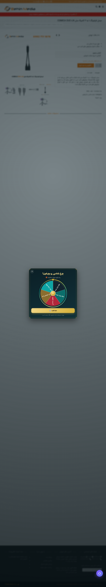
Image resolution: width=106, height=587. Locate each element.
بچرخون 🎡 (53, 310)
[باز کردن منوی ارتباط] (99, 573)
